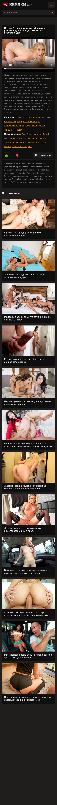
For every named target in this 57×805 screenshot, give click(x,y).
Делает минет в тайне (23, 142)
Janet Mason (16, 138)
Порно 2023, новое (25, 117)
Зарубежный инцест (32, 134)
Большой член (30, 121)
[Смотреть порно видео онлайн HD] (17, 5)
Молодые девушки (28, 126)
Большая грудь (42, 117)
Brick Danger (29, 138)
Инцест (18, 130)
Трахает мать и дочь (22, 147)
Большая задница (13, 121)
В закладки (42, 155)
